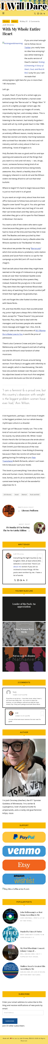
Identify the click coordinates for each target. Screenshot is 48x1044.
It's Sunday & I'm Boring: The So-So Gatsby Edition (24, 528)
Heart (17, 495)
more (11, 813)
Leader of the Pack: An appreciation (24, 605)
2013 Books (7, 495)
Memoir (24, 495)
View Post (24, 612)
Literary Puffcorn (24, 509)
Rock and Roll (34, 495)
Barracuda (36, 248)
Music (14, 21)
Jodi (16, 713)
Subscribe (10, 1021)
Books (6, 21)
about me (17, 566)
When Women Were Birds (24, 630)
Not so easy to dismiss (24, 655)
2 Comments (34, 21)
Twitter (27, 47)
